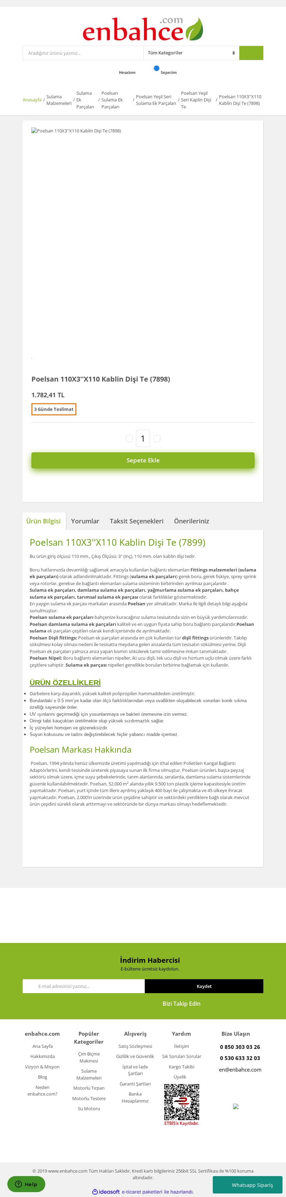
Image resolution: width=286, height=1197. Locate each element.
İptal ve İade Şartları (135, 1070)
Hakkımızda (42, 1056)
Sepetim (169, 72)
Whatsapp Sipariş (252, 1185)
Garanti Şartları (135, 1084)
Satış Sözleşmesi (135, 1046)
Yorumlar (85, 521)
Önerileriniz (191, 521)
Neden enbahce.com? (43, 1090)
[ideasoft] (106, 1192)
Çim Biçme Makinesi (89, 1057)
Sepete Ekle (143, 460)
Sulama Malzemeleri (88, 1074)
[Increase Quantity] (156, 438)
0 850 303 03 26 (240, 1046)
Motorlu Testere (89, 1098)
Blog (42, 1077)
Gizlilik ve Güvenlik (135, 1056)
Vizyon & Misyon (42, 1067)
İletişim (181, 1046)
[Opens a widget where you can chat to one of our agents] (26, 1185)
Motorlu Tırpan (89, 1088)
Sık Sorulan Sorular (181, 1056)
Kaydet (204, 986)
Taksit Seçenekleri (137, 521)
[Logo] (143, 28)
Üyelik (180, 1077)
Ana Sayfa (42, 1046)
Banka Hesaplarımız (135, 1097)
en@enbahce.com (240, 1069)
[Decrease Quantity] (129, 438)
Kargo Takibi (181, 1067)
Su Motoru (89, 1108)
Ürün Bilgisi (43, 521)
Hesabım (128, 72)
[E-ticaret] (142, 1192)
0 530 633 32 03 (240, 1057)
